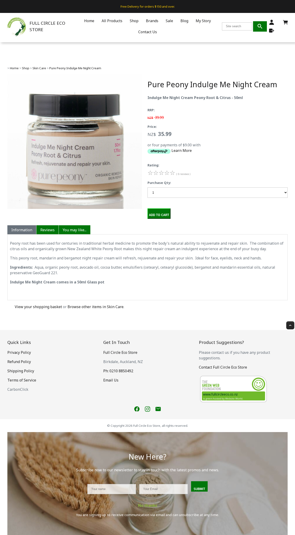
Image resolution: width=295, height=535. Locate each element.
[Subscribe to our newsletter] (158, 409)
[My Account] (272, 22)
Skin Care (39, 68)
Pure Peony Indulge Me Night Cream (75, 68)
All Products (112, 20)
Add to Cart (159, 215)
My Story (203, 20)
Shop (134, 20)
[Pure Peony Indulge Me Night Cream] (74, 207)
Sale (169, 20)
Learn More (181, 150)
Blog (184, 20)
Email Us (110, 380)
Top (290, 325)
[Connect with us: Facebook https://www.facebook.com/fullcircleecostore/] (137, 409)
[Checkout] (272, 30)
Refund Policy (19, 361)
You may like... (74, 229)
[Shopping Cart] (285, 23)
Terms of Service (21, 380)
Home (89, 20)
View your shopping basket (38, 306)
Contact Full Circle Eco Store (223, 367)
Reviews (47, 229)
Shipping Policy (20, 370)
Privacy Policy (19, 352)
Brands (152, 20)
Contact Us (147, 31)
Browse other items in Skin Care (96, 306)
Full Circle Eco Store (120, 352)
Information (21, 229)
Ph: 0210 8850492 (118, 370)
